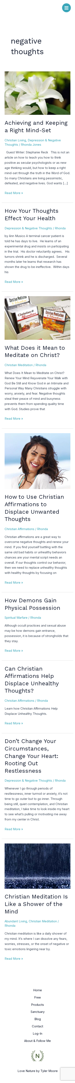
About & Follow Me (37, 1041)
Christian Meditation (19, 365)
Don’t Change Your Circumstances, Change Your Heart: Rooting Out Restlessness (31, 756)
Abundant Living (16, 921)
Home (37, 990)
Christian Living (15, 140)
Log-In (37, 1033)
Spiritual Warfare (16, 618)
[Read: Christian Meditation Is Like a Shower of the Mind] (37, 866)
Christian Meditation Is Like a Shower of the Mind (36, 904)
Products (37, 1005)
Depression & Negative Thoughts (28, 228)
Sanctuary (38, 1012)
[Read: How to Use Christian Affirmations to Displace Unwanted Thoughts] (37, 461)
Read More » (14, 193)
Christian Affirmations (19, 529)
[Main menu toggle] (66, 7)
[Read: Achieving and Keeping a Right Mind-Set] (37, 93)
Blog (37, 1019)
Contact (37, 1026)
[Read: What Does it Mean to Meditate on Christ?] (37, 318)
